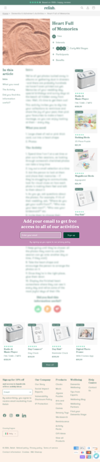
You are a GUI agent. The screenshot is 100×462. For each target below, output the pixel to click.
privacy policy (64, 242)
